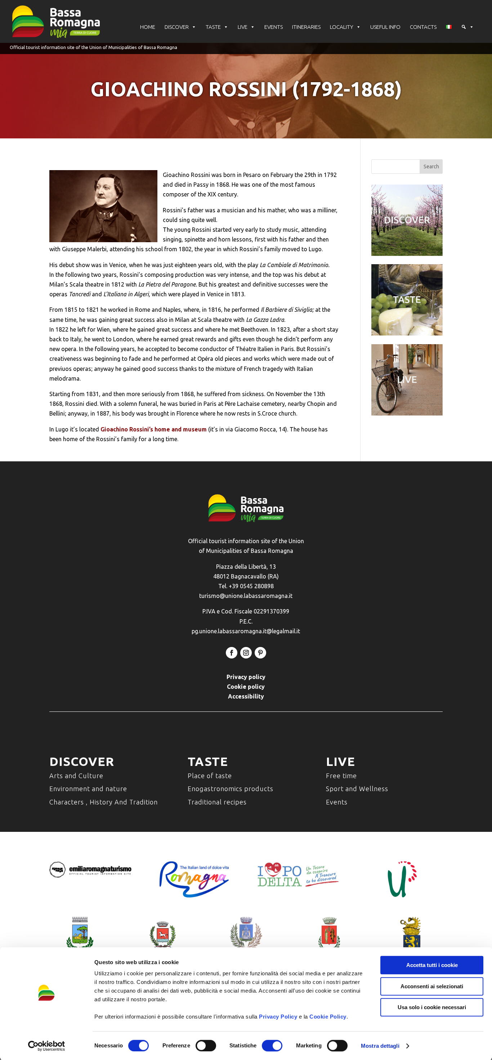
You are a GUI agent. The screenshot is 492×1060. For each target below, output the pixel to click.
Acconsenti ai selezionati (432, 986)
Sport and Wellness (357, 788)
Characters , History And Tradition (103, 802)
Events (337, 802)
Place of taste (210, 775)
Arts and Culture (76, 775)
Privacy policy (246, 677)
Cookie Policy (327, 1017)
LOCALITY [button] (341, 27)
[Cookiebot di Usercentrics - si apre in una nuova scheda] (46, 1046)
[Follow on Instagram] (246, 652)
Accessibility (246, 696)
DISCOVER (177, 27)
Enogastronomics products (230, 788)
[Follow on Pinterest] (260, 652)
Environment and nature (88, 788)
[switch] (206, 1045)
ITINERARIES (306, 27)
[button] (467, 27)
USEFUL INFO (385, 27)
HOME (147, 27)
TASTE (213, 27)
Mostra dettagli (380, 1046)
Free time (341, 775)
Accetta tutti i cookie (432, 965)
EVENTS (273, 27)
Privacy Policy (278, 1017)
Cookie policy (246, 686)
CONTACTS (423, 27)
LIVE (242, 27)
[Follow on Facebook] (231, 652)
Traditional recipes (217, 802)
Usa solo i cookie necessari (432, 1007)
